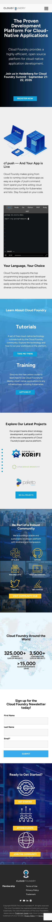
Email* (7, 738)
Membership (8, 886)
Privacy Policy (32, 890)
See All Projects (26, 495)
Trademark (31, 894)
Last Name (9, 727)
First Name (9, 715)
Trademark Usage (21, 913)
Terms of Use (31, 886)
